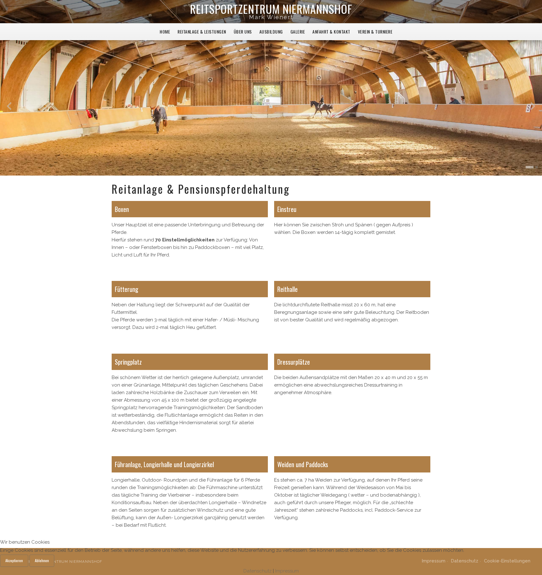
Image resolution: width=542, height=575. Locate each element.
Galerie (297, 31)
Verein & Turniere (375, 31)
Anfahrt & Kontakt (331, 31)
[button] (527, 167)
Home (165, 31)
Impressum (287, 571)
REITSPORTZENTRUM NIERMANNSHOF (271, 8)
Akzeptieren (14, 560)
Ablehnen (42, 560)
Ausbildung (271, 31)
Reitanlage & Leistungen (202, 31)
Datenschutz (257, 571)
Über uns (243, 31)
